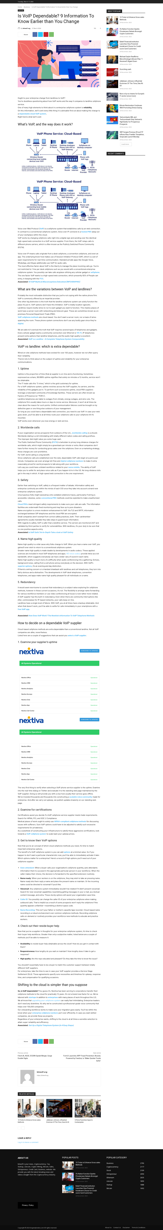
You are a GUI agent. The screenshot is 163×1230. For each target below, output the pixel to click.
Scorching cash (125, 69)
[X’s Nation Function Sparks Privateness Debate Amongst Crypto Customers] (112, 32)
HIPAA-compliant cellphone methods (70, 821)
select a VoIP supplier (77, 635)
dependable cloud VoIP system (32, 114)
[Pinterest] (46, 34)
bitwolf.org (26, 28)
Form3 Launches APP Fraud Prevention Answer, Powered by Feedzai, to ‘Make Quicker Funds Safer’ (82, 1058)
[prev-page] (19, 1127)
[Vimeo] (140, 1)
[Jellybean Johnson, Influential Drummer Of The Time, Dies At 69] (59, 1108)
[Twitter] (137, 1)
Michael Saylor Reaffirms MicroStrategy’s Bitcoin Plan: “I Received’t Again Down (131, 59)
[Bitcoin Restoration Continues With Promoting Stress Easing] (112, 108)
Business (27, 7)
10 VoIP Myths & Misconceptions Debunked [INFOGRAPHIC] (54, 282)
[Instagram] (134, 1)
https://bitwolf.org (42, 1075)
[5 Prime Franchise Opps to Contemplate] (88, 1108)
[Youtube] (143, 1)
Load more (125, 144)
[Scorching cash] (112, 72)
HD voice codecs (73, 553)
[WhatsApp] (51, 34)
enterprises (53, 997)
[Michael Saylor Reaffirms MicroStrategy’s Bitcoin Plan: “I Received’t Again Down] (112, 60)
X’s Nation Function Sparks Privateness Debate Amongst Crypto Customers (131, 31)
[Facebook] (130, 1)
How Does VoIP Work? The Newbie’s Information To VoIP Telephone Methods (61, 615)
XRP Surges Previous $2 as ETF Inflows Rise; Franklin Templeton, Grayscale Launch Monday (132, 134)
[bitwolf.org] (19, 28)
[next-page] (23, 1127)
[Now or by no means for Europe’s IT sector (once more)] (112, 97)
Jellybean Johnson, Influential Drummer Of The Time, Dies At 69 (131, 83)
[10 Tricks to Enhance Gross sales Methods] (31, 1108)
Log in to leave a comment (28, 1142)
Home (20, 7)
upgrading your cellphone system (46, 1000)
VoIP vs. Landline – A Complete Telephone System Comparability (56, 339)
